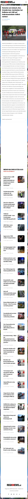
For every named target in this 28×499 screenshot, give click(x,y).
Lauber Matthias (7, 19)
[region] (14, 133)
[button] (4, 33)
